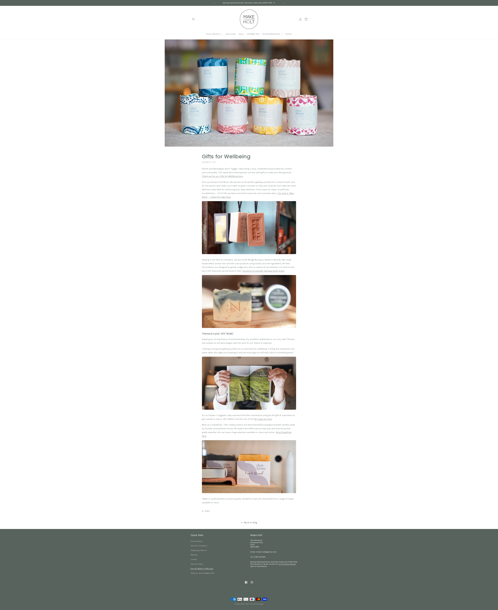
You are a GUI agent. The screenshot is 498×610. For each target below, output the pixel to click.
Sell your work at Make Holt (202, 573)
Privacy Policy (196, 541)
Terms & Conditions (199, 546)
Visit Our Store (197, 564)
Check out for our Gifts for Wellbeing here (222, 176)
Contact (194, 559)
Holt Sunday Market (287, 564)
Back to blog (250, 522)
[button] (193, 19)
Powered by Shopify (257, 604)
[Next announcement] (283, 3)
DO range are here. (263, 419)
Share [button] (207, 511)
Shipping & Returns (199, 550)
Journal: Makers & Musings (202, 569)
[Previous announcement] (214, 3)
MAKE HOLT (245, 604)
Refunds (194, 555)
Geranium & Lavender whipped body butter (263, 271)
